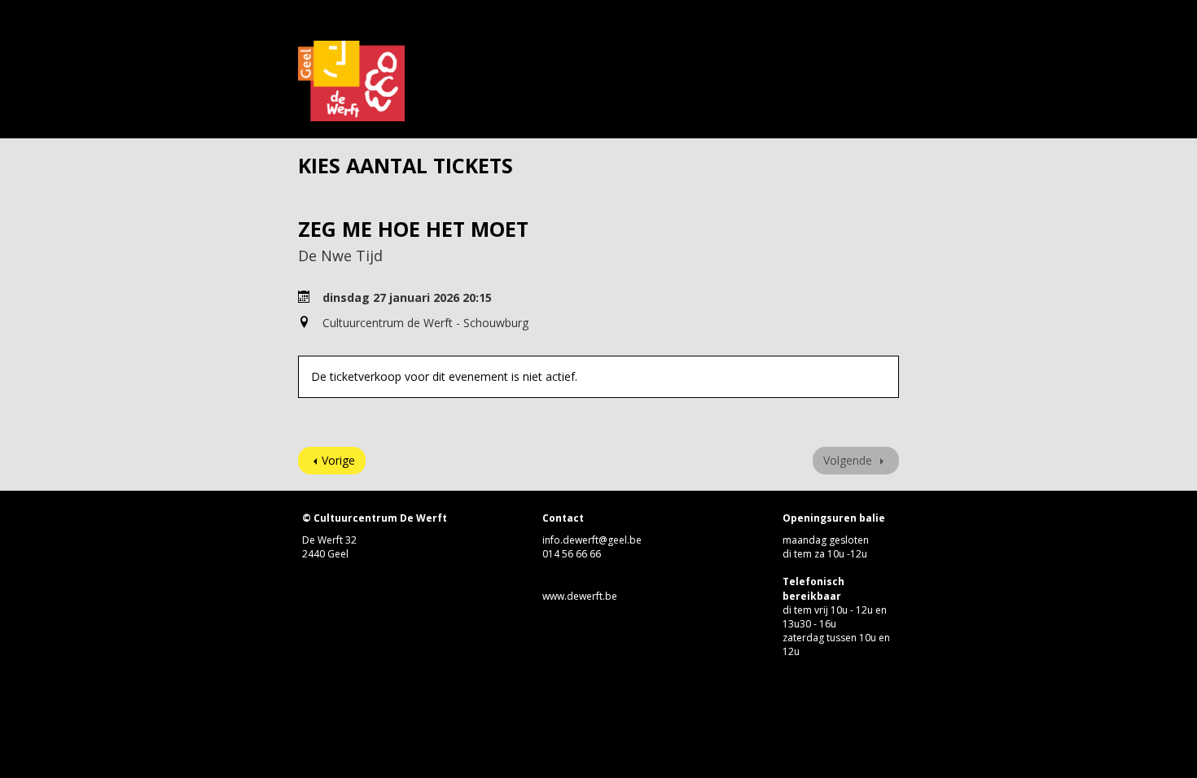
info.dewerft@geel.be (592, 540)
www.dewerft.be (579, 596)
